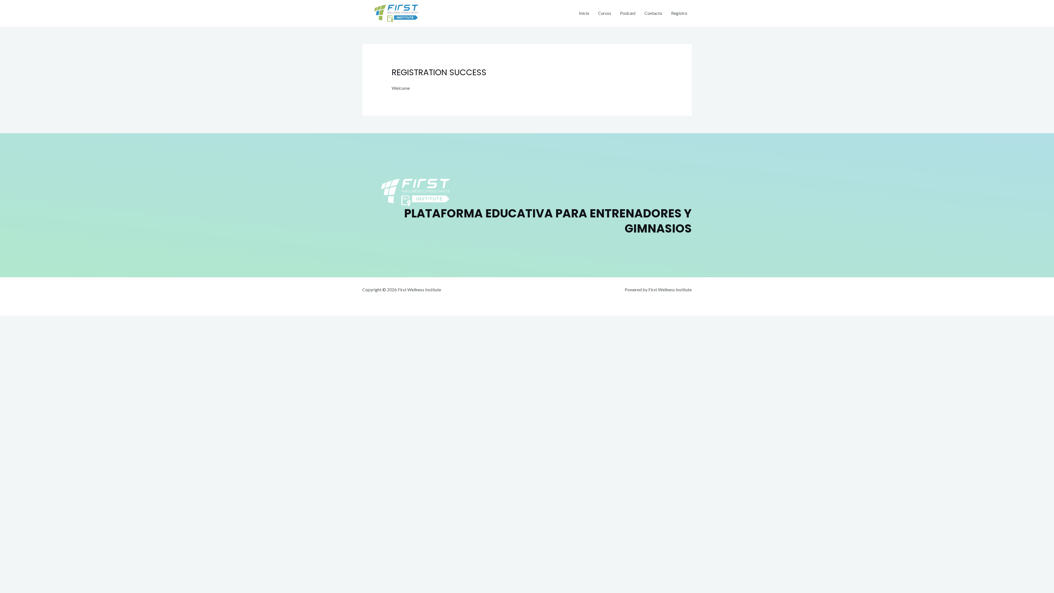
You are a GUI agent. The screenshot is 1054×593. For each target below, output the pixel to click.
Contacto (653, 13)
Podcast (628, 13)
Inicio (584, 13)
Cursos (604, 13)
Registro (679, 13)
